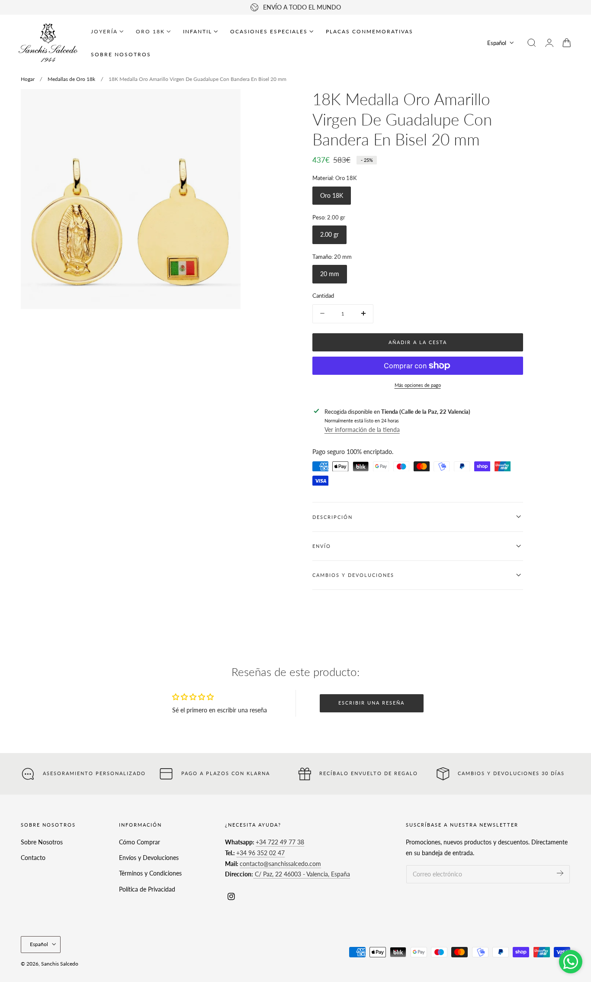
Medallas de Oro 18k (71, 79)
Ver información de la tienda (362, 429)
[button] (532, 43)
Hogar (28, 79)
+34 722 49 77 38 (280, 842)
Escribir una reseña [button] (371, 702)
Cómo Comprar (139, 842)
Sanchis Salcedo (59, 963)
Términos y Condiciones (150, 873)
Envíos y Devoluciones (149, 857)
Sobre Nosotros (42, 842)
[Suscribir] (560, 873)
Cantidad (323, 295)
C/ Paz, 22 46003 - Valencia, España (301, 874)
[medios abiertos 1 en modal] (225, 104)
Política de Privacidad (147, 889)
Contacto (33, 857)
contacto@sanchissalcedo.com (280, 863)
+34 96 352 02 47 (260, 852)
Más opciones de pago (418, 384)
